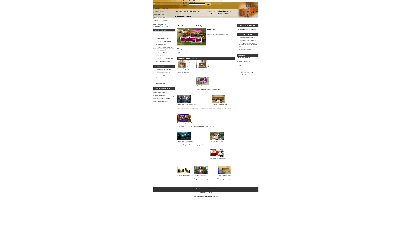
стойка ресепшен (168, 96)
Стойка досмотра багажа (224, 175)
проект (173, 93)
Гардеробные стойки (159, 17)
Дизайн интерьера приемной (218, 158)
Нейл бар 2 (199, 86)
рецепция (166, 92)
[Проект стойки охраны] (202, 64)
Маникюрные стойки (158, 14)
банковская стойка (158, 92)
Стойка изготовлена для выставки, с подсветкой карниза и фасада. (195, 126)
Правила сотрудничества (163, 75)
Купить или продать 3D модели (247, 40)
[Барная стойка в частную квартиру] (194, 99)
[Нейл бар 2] (209, 81)
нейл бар (172, 90)
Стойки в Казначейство (200, 175)
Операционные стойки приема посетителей (206, 179)
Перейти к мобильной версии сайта (206, 188)
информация (159, 66)
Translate (166, 26)
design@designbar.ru (242, 65)
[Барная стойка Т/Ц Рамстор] (217, 136)
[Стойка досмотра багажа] (225, 170)
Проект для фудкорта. (183, 72)
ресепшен (167, 98)
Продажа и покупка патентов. (247, 37)
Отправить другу (184, 51)
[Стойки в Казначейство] (206, 170)
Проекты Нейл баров (159, 15)
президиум (162, 99)
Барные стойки (160, 33)
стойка (155, 95)
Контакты (158, 80)
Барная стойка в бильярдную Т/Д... (186, 141)
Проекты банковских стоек (160, 12)
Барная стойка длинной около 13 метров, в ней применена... (193, 145)
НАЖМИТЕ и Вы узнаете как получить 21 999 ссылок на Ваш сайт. (248, 45)
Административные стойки (160, 8)
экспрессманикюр (158, 96)
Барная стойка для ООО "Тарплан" (186, 123)
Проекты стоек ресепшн (160, 9)
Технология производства (163, 72)
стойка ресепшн (161, 95)
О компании (159, 78)
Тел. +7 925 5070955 (194, 0)
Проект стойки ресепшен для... (185, 175)
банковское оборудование (160, 93)
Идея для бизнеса (161, 83)
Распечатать (182, 52)
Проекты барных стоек (164, 35)
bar (174, 96)
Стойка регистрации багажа (219, 104)
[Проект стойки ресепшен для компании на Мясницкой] (185, 170)
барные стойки (166, 90)
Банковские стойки (158, 11)
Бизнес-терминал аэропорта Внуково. (222, 108)
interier (166, 99)
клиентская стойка (163, 101)
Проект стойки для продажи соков (186, 69)
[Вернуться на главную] (178, 26)
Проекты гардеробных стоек (161, 18)
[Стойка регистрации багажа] (222, 99)
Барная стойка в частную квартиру (186, 104)
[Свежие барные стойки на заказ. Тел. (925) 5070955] (168, 4)
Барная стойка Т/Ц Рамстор (217, 141)
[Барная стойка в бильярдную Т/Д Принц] (193, 136)
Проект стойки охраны (202, 69)
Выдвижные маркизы (245, 49)
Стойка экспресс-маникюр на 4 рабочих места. (209, 89)
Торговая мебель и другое (160, 20)
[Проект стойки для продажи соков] (186, 64)
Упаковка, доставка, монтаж (163, 69)
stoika (169, 93)
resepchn (155, 99)
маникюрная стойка (158, 98)
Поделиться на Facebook (186, 49)
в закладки (192, 2)
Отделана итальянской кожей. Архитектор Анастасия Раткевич (194, 108)
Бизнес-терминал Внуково (225, 179)
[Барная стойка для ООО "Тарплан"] (195, 118)
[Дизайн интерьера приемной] (218, 153)
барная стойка (157, 90)
